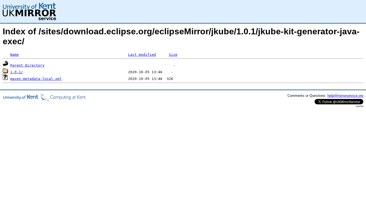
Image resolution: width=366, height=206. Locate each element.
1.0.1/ (16, 72)
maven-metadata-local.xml (36, 79)
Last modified (142, 55)
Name (14, 55)
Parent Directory (27, 65)
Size (173, 55)
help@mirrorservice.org (345, 96)
